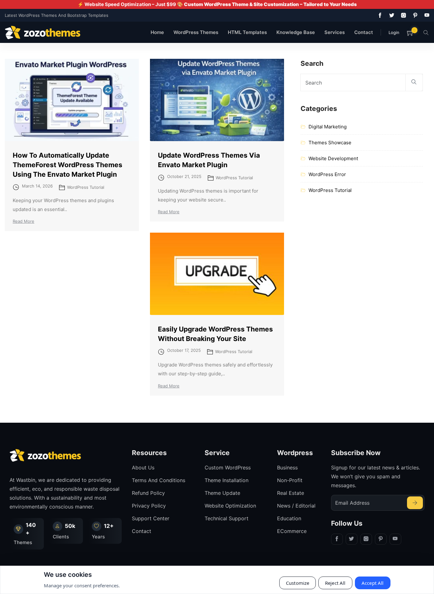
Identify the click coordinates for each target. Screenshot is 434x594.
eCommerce (292, 531)
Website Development (333, 158)
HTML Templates (247, 32)
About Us (143, 467)
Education (289, 518)
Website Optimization (230, 505)
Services (334, 32)
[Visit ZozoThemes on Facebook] (378, 15)
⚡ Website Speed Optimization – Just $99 (217, 4)
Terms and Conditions (158, 480)
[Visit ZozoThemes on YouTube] (425, 15)
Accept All (373, 583)
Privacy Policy (149, 505)
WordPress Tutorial (85, 187)
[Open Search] (426, 32)
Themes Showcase (330, 143)
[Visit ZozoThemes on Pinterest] (413, 15)
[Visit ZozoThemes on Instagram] (402, 15)
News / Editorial (296, 505)
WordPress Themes (195, 32)
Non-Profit (289, 480)
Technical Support (226, 518)
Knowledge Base (295, 32)
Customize (297, 583)
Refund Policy (148, 493)
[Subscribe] (415, 502)
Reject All (335, 583)
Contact (363, 32)
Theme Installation (226, 480)
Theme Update (222, 493)
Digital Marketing (328, 127)
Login (394, 32)
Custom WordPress (228, 467)
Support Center (150, 518)
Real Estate (290, 493)
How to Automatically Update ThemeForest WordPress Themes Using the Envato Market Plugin (67, 164)
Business (287, 467)
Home (157, 32)
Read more (23, 221)
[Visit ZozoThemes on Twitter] (390, 15)
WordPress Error (327, 174)
